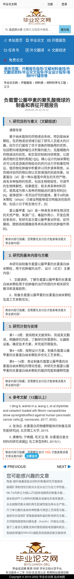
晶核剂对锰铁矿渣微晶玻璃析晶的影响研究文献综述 (38, 515)
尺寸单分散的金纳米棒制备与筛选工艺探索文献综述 (38, 510)
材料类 (39, 82)
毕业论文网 (11, 82)
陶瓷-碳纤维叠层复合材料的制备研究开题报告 (35, 481)
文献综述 (56, 49)
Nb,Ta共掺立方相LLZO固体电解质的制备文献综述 (37, 493)
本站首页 (13, 40)
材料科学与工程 (56, 82)
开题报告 (56, 40)
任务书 (11, 49)
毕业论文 (34, 40)
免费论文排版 (13, 60)
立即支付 (31, 456)
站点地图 (59, 577)
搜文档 (65, 29)
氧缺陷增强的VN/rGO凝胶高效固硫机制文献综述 (36, 533)
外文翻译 (34, 49)
